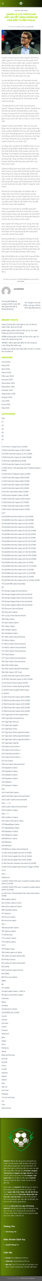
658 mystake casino (9, 910)
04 (3, 429)
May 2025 (5, 408)
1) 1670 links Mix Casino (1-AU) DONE (16, 464)
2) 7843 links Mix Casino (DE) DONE (16, 708)
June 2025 (6, 404)
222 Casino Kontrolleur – (12, 757)
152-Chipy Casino (8, 626)
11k (3, 587)
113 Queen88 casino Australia (13, 584)
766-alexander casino (10, 928)
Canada (5, 1005)
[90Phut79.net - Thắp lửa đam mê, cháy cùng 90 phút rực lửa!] (21, 3)
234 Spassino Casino (10, 775)
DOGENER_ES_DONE (10, 1012)
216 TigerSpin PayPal (10, 743)
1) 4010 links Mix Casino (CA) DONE (15, 485)
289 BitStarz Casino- (10, 839)
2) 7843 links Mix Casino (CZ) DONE (16, 704)
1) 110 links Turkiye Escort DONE (15, 447)
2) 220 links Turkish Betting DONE (16, 686)
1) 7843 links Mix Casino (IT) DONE (15, 502)
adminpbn (30, 26)
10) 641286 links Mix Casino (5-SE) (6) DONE (19, 534)
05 (3, 433)
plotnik (4, 1062)
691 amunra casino (9, 920)
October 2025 (7, 390)
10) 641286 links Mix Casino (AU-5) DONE (18, 577)
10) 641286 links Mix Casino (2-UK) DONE (18, 520)
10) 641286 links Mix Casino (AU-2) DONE (18, 570)
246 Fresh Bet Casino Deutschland (16, 796)
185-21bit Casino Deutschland (13, 662)
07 (3, 440)
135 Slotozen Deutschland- (13, 609)
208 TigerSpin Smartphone (13, 718)
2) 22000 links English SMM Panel (15, 690)
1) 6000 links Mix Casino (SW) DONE (16, 499)
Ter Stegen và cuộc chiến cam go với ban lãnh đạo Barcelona (31, 305)
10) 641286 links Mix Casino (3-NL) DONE (18, 524)
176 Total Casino (8, 654)
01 (2, 422)
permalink (21, 281)
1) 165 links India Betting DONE (14, 461)
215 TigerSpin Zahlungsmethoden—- (17, 739)
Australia (5, 998)
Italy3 (4, 1041)
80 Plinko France (8, 959)
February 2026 (8, 376)
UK (3, 1101)
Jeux (4, 1044)
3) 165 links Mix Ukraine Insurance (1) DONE (19, 863)
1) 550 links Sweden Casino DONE (15, 495)
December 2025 (8, 383)
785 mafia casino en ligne (12, 952)
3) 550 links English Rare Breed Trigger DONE (20, 867)
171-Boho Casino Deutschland (13, 644)
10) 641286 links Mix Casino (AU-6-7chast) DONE (21, 580)
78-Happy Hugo (8, 949)
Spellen (5, 1073)
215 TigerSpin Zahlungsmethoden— (16, 736)
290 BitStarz (7, 842)
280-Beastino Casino (10, 831)
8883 (4, 981)
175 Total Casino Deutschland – (14, 651)
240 (3, 789)
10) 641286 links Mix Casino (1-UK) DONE (18, 517)
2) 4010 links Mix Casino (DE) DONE (16, 697)
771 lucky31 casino (9, 938)
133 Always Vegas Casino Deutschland (17, 601)
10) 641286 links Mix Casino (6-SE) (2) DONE (19, 541)
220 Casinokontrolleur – (11, 754)
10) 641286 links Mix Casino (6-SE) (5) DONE (19, 548)
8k (3, 984)
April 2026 (6, 369)
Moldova (5, 1048)
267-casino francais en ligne (13, 821)
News (4, 1051)
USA (3, 1105)
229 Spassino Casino (10, 768)
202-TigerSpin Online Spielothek (15, 715)
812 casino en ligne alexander (13, 963)
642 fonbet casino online (11, 903)
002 (3, 418)
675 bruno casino (8, 917)
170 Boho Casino (8, 640)
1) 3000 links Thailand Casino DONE (16, 474)
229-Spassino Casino (10, 771)
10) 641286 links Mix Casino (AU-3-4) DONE (19, 573)
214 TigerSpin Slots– (10, 729)
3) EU (4, 870)
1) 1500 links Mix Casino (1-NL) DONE (16, 450)
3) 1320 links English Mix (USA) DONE (17, 860)
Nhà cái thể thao (8, 1055)
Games (4, 1020)
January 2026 (7, 380)
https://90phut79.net (21, 1261)
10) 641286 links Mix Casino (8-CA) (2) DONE (19, 559)
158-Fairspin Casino (9, 630)
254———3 (6, 803)
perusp (4, 1059)
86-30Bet (5, 974)
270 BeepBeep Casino (10, 824)
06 (3, 436)
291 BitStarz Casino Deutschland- (15, 849)
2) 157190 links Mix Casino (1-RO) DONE (17, 679)
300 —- (4, 874)
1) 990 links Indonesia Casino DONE (16, 509)
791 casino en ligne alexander (13, 956)
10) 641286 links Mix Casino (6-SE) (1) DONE (19, 538)
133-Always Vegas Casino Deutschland (17, 605)
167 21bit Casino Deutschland (13, 637)
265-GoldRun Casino (10, 817)
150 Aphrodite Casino (10, 623)
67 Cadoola (6, 913)
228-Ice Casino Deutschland (13, 764)
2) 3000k (5, 693)
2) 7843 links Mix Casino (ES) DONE (16, 711)
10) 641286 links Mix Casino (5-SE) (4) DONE (19, 531)
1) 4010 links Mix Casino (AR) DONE (15, 478)
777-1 (4, 945)
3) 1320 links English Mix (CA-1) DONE (17, 853)
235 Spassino (7, 782)
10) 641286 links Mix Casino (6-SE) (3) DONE (19, 545)
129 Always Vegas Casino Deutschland (17, 594)
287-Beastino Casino (10, 835)
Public (4, 1069)
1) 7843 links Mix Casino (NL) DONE (16, 506)
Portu (4, 1066)
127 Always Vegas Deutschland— (15, 591)
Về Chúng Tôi (11, 1232)
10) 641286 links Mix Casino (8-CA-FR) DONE (19, 555)
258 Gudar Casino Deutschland (14, 807)
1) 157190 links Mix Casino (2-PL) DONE (17, 454)
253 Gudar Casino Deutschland (14, 800)
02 (3, 425)
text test (5, 1090)
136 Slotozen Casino (9, 612)
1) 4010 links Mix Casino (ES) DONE (15, 488)
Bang (4, 1002)
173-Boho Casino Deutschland (14, 647)
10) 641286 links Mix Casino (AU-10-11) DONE (19, 566)
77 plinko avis (7, 935)
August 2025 (7, 397)
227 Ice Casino (7, 761)
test (3, 1083)
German (5, 1023)
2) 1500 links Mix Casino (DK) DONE (16, 676)
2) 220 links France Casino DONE (15, 683)
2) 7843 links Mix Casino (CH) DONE (16, 700)
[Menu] (3, 3)
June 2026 (6, 362)
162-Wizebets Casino (10, 633)
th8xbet (5, 1094)
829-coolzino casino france (12, 970)
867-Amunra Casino (9, 977)
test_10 (4, 1087)
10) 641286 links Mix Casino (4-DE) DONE (18, 527)
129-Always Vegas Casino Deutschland (17, 598)
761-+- (4, 924)
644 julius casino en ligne (12, 906)
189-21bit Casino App (10, 665)
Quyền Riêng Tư (12, 1245)
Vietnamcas (6, 1108)
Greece (5, 1030)
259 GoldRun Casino (10, 810)
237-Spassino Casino (10, 785)
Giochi (4, 1027)
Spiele (4, 1076)
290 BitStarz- (7, 846)
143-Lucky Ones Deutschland (14, 616)
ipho (3, 1037)
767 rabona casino (9, 931)
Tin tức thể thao (21, 10)
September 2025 (8, 394)
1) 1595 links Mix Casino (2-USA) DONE (17, 457)
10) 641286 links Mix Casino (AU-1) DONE (18, 562)
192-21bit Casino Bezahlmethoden (15, 669)
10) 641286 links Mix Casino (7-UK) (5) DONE (19, 552)
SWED (4, 1080)
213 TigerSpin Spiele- (10, 725)
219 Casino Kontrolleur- (11, 747)
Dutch (4, 1016)
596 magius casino (9, 899)
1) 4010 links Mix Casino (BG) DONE (16, 481)
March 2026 (6, 372)
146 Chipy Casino (8, 619)
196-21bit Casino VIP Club (12, 672)
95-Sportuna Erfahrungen (12, 995)
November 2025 (8, 387)
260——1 (5, 814)
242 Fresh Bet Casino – (11, 792)
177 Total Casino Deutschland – (14, 658)
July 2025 (5, 401)
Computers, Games (9, 1009)
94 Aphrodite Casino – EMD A (13, 991)
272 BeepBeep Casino (10, 828)
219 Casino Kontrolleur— (12, 750)
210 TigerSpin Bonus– (10, 722)
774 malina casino (9, 942)
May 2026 (5, 365)
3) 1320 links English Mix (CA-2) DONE (17, 856)
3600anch (6, 877)
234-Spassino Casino (10, 778)
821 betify (5, 967)
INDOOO (5, 1034)
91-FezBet (6, 988)
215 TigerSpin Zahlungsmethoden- (16, 732)
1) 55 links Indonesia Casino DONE (15, 492)
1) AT (3, 513)
